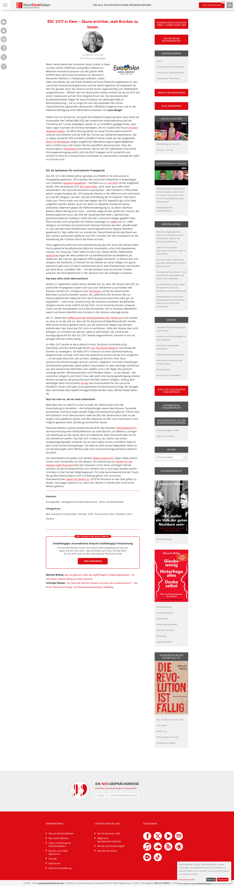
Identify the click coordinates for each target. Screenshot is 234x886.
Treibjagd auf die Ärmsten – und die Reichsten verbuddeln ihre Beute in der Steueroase (171, 275)
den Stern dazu (88, 186)
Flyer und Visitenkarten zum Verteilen (171, 390)
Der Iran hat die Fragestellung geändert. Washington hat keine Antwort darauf (171, 263)
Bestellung (161, 636)
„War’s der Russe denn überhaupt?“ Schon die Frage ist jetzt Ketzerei (171, 250)
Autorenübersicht (171, 471)
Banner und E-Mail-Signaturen (58, 852)
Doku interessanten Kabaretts (170, 354)
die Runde (95, 291)
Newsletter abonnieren (171, 92)
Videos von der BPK (165, 436)
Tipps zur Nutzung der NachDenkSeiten (60, 844)
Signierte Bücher (164, 642)
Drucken (4, 31)
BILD (48, 514)
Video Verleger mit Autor (168, 737)
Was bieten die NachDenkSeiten (171, 39)
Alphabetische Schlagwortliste (171, 406)
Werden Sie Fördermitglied (111, 846)
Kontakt (53, 858)
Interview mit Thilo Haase (168, 78)
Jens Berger (100, 58)
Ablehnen (211, 879)
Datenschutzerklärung (60, 868)
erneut (84, 383)
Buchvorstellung (164, 539)
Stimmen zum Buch (165, 630)
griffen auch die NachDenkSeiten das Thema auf (95, 317)
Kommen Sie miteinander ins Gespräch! (115, 788)
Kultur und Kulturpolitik (111, 501)
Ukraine (50, 518)
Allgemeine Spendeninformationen (109, 840)
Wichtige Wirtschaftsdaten (169, 375)
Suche (230, 5)
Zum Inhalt (161, 725)
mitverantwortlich (126, 427)
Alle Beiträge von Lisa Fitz (168, 144)
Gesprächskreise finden (124, 795)
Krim (90, 514)
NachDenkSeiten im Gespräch (171, 163)
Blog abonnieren (171, 105)
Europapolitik (53, 501)
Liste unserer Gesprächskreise (170, 72)
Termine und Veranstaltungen (170, 66)
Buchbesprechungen (166, 743)
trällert (114, 221)
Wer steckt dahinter (59, 838)
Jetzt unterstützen (214, 4)
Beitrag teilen (4, 22)
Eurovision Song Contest (64, 514)
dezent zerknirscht (103, 458)
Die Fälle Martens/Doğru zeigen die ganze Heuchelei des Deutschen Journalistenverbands (171, 287)
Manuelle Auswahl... (187, 879)
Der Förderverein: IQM (108, 833)
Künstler (82, 514)
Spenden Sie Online (107, 850)
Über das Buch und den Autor (170, 719)
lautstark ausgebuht (74, 183)
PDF (4, 39)
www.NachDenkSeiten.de (51, 883)
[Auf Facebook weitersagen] (4, 50)
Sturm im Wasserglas (58, 141)
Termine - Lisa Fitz (165, 150)
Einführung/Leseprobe (167, 624)
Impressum (54, 863)
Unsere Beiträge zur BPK (168, 430)
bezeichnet (52, 255)
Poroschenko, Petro (105, 514)
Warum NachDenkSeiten (61, 833)
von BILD (113, 183)
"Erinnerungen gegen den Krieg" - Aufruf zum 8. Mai (171, 24)
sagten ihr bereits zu (77, 479)
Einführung (162, 731)
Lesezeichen (162, 618)
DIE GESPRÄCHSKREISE (117, 783)
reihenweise (70, 148)
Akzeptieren (222, 879)
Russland (121, 514)
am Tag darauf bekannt (104, 348)
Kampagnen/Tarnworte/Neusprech (79, 501)
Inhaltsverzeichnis (165, 612)
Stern (129, 514)
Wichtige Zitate (163, 369)
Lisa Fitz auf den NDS (171, 118)
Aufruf (159, 61)
